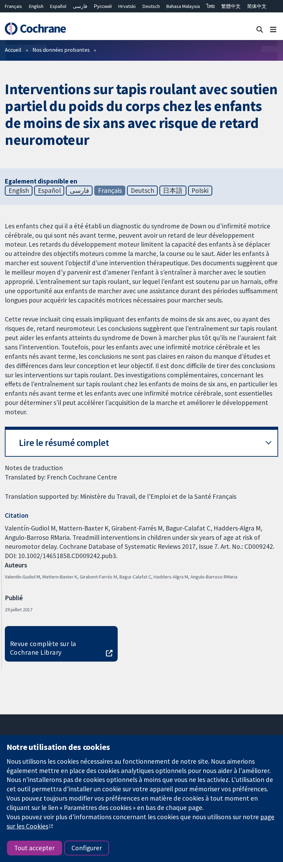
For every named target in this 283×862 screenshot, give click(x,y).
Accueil (13, 49)
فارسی (80, 6)
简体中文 (256, 6)
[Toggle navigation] (273, 29)
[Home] (35, 28)
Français (13, 6)
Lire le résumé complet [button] (64, 442)
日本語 (173, 190)
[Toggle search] (259, 29)
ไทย (210, 6)
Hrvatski (127, 6)
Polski (200, 190)
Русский (103, 6)
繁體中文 (231, 6)
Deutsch (151, 6)
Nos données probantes (61, 49)
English (36, 6)
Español (58, 6)
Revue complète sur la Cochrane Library (43, 648)
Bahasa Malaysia (183, 6)
